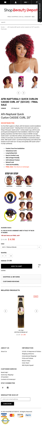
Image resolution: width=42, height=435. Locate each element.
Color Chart (25, 363)
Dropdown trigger (16, 2)
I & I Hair (21, 330)
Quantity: (4, 252)
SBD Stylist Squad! (28, 365)
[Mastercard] (12, 415)
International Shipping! (29, 356)
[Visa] (4, 415)
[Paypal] (28, 415)
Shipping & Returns (11, 277)
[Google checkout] (5, 420)
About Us (4, 351)
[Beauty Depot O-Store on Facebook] (2, 387)
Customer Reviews (11, 281)
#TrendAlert (4, 377)
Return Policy (26, 360)
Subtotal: (4, 261)
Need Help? (4, 372)
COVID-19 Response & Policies (31, 351)
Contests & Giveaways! (8, 379)
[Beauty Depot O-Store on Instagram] (7, 387)
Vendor (3, 108)
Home (2, 27)
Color (2, 244)
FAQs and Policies (27, 358)
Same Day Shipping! (7, 375)
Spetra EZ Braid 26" (21, 332)
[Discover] (20, 415)
